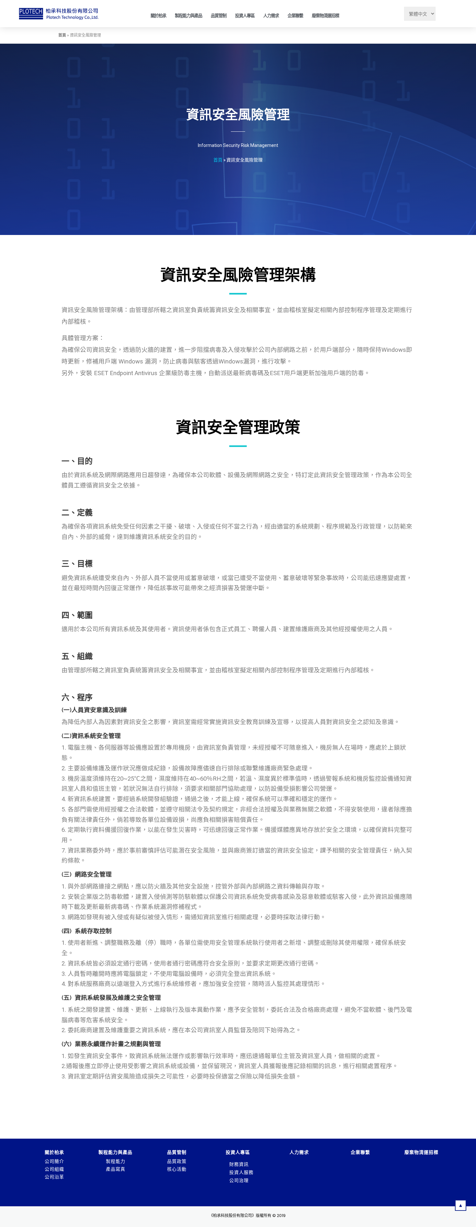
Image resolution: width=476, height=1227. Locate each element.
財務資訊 (239, 1164)
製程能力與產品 (188, 15)
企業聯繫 (295, 15)
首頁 (62, 35)
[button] (460, 1205)
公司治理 (239, 1180)
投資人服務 (241, 1172)
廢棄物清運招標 (325, 15)
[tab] (248, 1164)
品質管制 (218, 15)
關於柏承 (158, 15)
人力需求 (271, 15)
